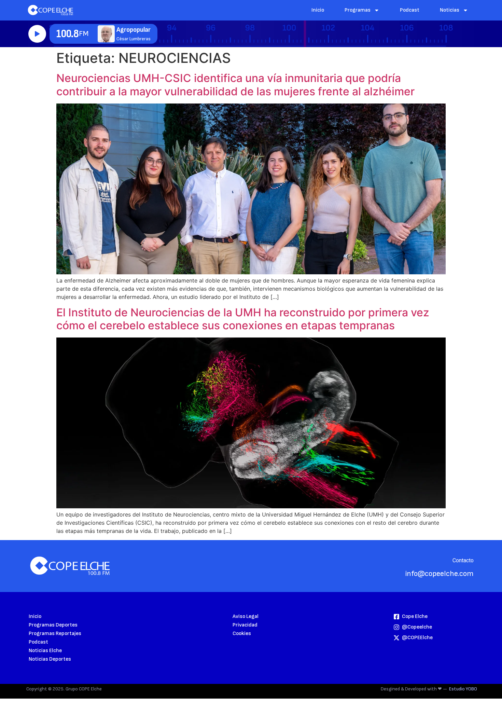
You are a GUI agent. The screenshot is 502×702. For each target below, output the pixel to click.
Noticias (449, 10)
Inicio (317, 10)
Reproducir (37, 34)
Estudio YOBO (463, 689)
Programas (358, 10)
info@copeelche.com (439, 573)
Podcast (409, 10)
